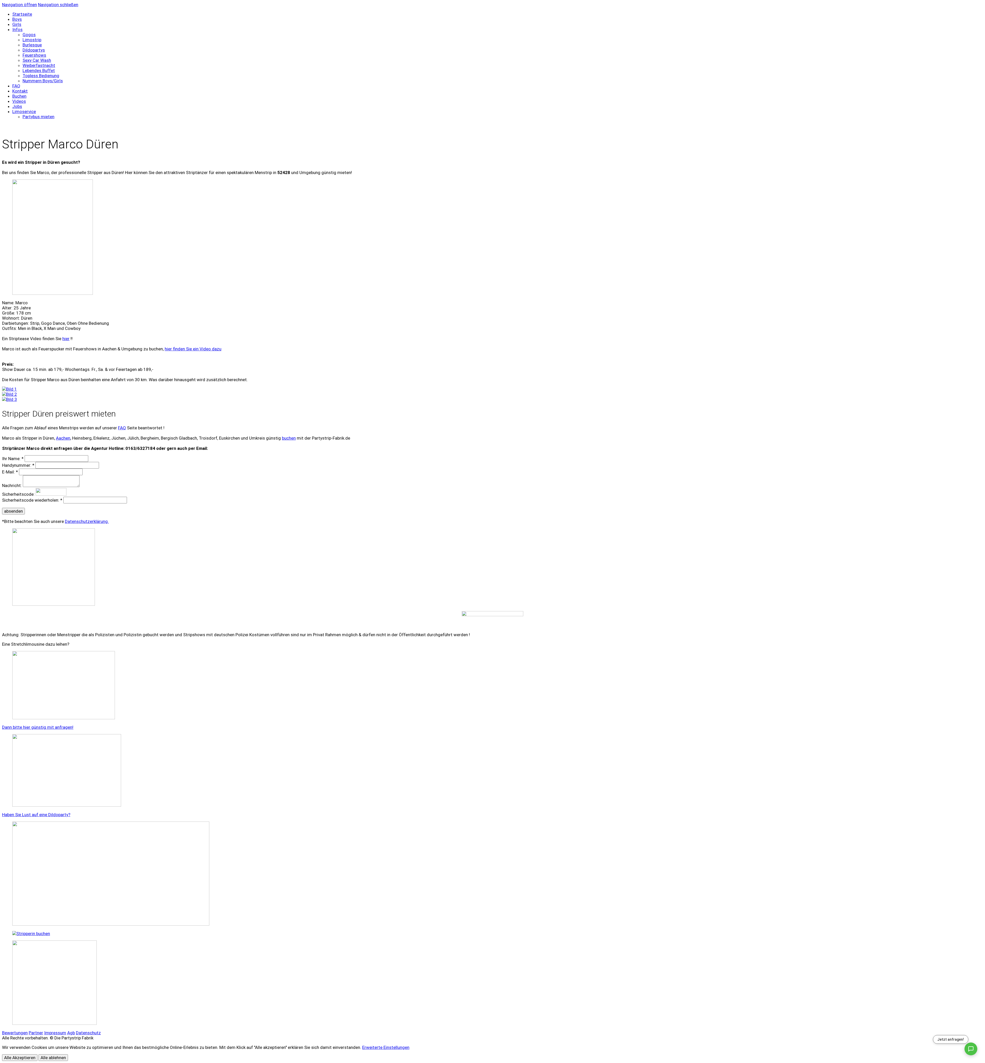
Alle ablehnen (53, 1057)
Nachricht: (12, 485)
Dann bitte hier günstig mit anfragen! (37, 727)
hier (66, 338)
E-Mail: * (10, 471)
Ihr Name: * (13, 458)
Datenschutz (88, 1032)
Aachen (63, 438)
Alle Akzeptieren (19, 1057)
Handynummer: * (18, 465)
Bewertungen (15, 1032)
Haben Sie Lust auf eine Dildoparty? (36, 814)
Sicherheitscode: (18, 494)
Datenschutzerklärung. (87, 521)
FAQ (122, 427)
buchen (289, 438)
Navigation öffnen (19, 4)
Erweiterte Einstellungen (385, 1047)
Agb (71, 1032)
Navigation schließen (58, 4)
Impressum (55, 1032)
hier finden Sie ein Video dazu (193, 348)
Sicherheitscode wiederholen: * (32, 500)
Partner (36, 1032)
